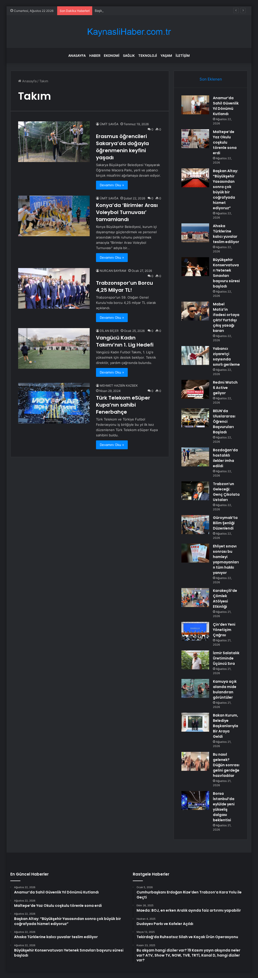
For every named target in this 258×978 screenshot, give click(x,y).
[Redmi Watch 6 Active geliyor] (195, 389)
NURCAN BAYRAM (113, 271)
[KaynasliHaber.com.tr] (129, 31)
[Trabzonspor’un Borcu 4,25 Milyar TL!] (54, 288)
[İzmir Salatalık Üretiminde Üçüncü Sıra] (195, 659)
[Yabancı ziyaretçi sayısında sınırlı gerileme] (195, 355)
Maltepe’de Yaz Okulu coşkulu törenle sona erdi (225, 142)
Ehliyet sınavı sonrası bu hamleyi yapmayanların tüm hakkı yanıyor (226, 559)
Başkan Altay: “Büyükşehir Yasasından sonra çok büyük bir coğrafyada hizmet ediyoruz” (163, 11)
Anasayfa (77, 56)
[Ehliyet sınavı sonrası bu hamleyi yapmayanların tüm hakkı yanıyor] (195, 553)
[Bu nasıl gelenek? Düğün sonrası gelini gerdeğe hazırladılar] (195, 761)
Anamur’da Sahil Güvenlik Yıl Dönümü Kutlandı (226, 105)
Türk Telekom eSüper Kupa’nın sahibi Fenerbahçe (123, 404)
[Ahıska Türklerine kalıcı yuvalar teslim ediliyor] (195, 232)
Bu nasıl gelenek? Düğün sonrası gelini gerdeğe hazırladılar (226, 765)
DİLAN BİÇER (109, 331)
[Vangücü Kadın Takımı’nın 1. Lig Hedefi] (54, 348)
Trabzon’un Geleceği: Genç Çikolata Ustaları (226, 491)
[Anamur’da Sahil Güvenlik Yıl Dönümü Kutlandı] (195, 104)
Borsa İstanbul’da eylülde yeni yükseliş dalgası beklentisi (224, 807)
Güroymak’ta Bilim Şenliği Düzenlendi (225, 523)
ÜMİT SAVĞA (109, 124)
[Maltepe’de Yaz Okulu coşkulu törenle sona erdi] (195, 138)
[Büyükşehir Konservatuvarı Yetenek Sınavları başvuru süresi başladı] (195, 266)
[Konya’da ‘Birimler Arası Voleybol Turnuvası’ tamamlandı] (54, 216)
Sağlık (129, 56)
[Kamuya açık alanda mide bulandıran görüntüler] (195, 688)
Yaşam (166, 56)
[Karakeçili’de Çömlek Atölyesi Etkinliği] (195, 597)
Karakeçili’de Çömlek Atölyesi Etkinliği (225, 598)
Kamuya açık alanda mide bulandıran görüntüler (225, 689)
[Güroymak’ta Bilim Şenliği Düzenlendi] (195, 524)
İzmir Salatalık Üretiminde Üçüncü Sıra (226, 658)
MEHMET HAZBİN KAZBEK (119, 385)
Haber (94, 56)
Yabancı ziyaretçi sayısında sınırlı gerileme (226, 356)
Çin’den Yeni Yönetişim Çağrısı (224, 630)
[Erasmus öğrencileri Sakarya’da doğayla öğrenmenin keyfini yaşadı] (54, 141)
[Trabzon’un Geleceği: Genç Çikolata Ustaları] (195, 490)
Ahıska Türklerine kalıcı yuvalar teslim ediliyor (226, 233)
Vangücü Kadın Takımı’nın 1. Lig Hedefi (124, 341)
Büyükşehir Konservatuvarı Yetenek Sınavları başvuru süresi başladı (226, 273)
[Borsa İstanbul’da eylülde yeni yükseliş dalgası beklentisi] (195, 800)
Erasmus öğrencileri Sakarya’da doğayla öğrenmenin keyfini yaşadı (122, 147)
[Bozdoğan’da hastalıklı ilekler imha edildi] (195, 456)
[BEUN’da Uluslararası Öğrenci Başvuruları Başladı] (195, 417)
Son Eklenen (211, 79)
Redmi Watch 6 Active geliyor (225, 387)
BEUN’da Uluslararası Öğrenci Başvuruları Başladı (224, 421)
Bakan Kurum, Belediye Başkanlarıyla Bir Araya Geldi (225, 726)
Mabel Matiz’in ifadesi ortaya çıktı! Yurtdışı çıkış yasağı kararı (226, 317)
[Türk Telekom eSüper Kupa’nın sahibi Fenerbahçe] (54, 403)
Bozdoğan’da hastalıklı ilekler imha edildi (225, 457)
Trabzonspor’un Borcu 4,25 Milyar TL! (124, 286)
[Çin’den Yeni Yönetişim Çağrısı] (195, 631)
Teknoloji (147, 56)
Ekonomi (111, 56)
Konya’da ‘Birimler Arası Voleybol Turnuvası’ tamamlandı (127, 212)
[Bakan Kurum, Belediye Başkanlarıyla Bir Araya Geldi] (195, 722)
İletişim (183, 56)
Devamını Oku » (112, 185)
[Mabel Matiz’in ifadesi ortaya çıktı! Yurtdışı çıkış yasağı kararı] (195, 311)
